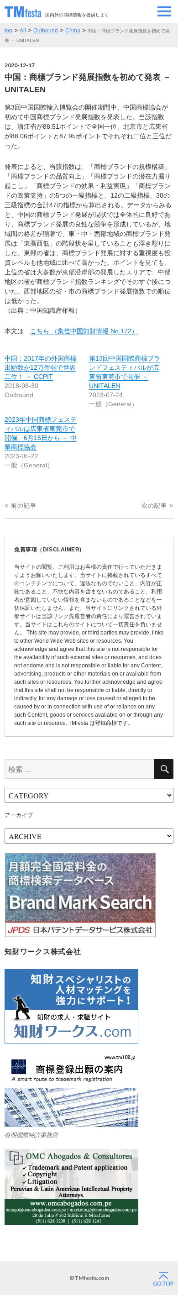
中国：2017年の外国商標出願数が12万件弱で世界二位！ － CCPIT (41, 367)
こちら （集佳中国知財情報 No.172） (84, 331)
